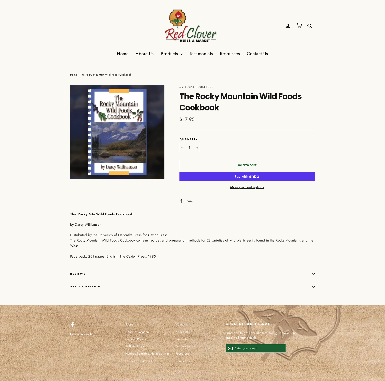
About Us (145, 53)
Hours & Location (137, 332)
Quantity (188, 139)
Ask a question (85, 286)
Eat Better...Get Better (140, 361)
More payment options (247, 187)
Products (170, 53)
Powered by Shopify (81, 334)
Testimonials (201, 53)
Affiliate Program (136, 346)
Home (123, 53)
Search (130, 324)
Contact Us (257, 53)
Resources (230, 53)
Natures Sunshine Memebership (147, 353)
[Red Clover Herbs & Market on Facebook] (72, 324)
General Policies (136, 339)
